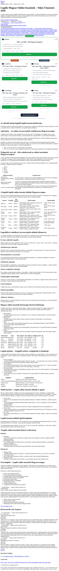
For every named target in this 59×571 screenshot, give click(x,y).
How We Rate (28, 562)
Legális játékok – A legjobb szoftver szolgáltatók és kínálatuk (36, 32)
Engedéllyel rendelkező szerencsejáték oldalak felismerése (34, 31)
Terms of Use (11, 562)
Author (2, 2)
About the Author (46, 562)
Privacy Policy (4, 562)
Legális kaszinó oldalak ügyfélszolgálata (35, 34)
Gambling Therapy (8, 556)
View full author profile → (7, 506)
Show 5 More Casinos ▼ (29, 115)
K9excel (3, 1)
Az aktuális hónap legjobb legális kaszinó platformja (14, 28)
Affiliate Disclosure (19, 562)
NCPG (26, 556)
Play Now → (29, 54)
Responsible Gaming (37, 562)
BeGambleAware (19, 556)
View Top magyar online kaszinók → (10, 19)
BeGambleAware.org (42, 118)
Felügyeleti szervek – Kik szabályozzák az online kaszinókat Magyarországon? (28, 29)
